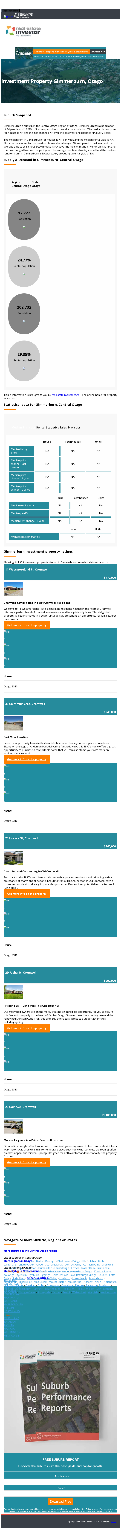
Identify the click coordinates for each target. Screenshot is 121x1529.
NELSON (9, 1308)
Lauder (103, 1275)
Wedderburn (108, 1292)
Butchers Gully (95, 1261)
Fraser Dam (88, 1268)
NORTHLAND (12, 1311)
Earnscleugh (61, 1268)
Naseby (88, 1282)
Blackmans (63, 1261)
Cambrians (10, 1264)
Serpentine (10, 1292)
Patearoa (91, 1285)
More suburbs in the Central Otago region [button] (30, 1250)
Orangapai (53, 1285)
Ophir (41, 1285)
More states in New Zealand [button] (21, 1271)
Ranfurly (38, 1288)
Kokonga (9, 1275)
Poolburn (104, 1285)
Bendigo (50, 1261)
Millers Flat (25, 1282)
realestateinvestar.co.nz (66, 395)
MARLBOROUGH (13, 1304)
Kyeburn (22, 1275)
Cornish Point (91, 1264)
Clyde (39, 1264)
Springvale (43, 1292)
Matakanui (10, 1282)
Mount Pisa (74, 1282)
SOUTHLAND (11, 1318)
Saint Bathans (104, 1288)
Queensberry (23, 1288)
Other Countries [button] (37, 1278)
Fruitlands (103, 1268)
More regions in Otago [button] (18, 1261)
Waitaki (74, 1271)
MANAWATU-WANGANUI (12, 1299)
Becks (39, 1261)
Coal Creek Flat (54, 1264)
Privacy (114, 1521)
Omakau (30, 1285)
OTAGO (8, 1315)
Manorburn (96, 1278)
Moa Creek (40, 1282)
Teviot (66, 1292)
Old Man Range (14, 1285)
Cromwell (107, 1264)
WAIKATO (9, 1328)
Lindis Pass (18, 1278)
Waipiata (93, 1292)
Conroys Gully (73, 1264)
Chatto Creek (26, 1264)
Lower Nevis (79, 1278)
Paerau (79, 1285)
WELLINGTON (12, 1332)
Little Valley (50, 1278)
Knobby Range (103, 1271)
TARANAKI (10, 1321)
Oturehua (67, 1285)
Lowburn (64, 1278)
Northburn (110, 1282)
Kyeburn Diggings (39, 1275)
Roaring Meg (52, 1288)
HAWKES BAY (11, 1294)
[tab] (21, 184)
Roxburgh (69, 1288)
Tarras (56, 1292)
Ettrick (75, 1268)
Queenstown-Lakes (56, 1271)
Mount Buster (57, 1282)
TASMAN (9, 1325)
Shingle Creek (27, 1292)
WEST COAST (11, 1335)
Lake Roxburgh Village (83, 1275)
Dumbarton (45, 1268)
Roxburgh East (85, 1288)
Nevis (98, 1282)
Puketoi (8, 1288)
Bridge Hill (78, 1261)
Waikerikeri (79, 1292)
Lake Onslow (60, 1275)
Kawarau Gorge (83, 1271)
